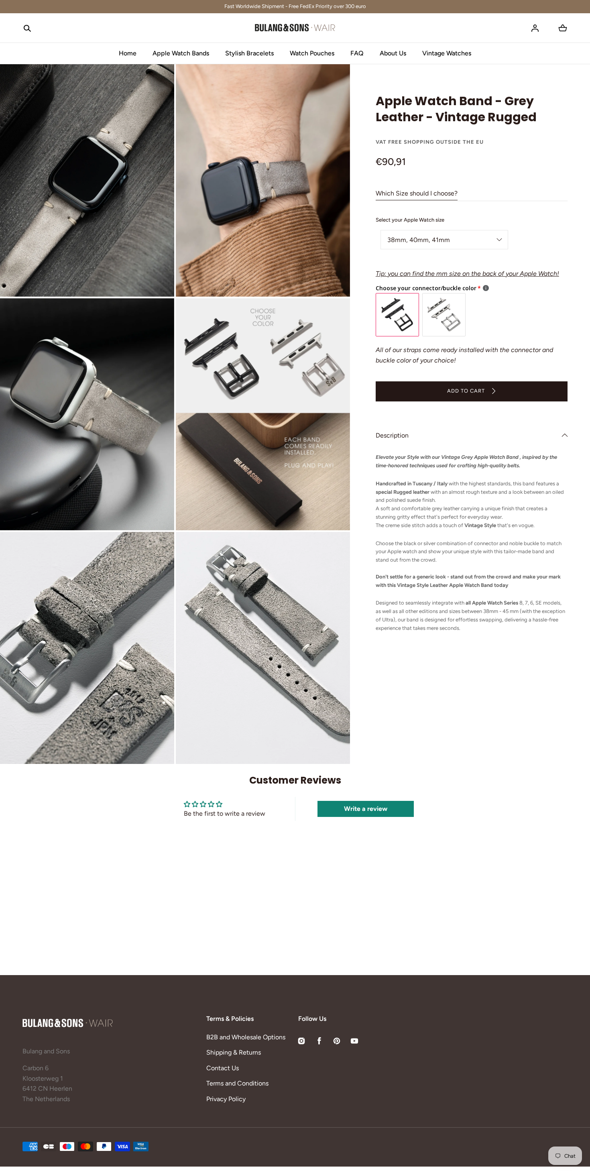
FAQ (357, 53)
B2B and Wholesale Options (245, 1037)
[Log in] (535, 28)
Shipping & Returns (233, 1052)
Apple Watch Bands (181, 53)
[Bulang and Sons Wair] (295, 28)
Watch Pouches (312, 53)
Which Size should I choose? (417, 193)
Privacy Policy (226, 1099)
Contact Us (222, 1068)
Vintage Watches (446, 53)
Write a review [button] (365, 809)
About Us (393, 53)
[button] (27, 28)
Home (127, 53)
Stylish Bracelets (249, 53)
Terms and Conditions (237, 1083)
